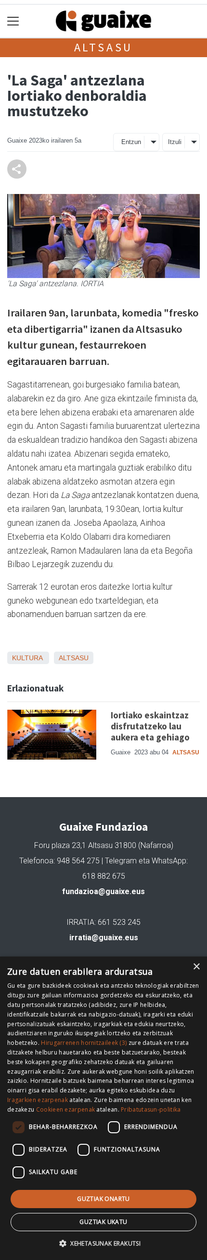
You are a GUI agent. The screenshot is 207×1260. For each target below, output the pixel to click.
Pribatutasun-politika (151, 1109)
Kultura (27, 658)
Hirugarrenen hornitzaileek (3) (84, 1043)
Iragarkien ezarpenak (37, 1100)
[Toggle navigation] (13, 21)
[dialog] (103, 1108)
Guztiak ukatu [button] (103, 1222)
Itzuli (174, 141)
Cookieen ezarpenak (65, 1109)
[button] (103, 1243)
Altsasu (103, 47)
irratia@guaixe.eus (103, 937)
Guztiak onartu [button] (103, 1199)
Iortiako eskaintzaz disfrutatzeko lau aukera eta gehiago (150, 726)
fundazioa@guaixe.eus (103, 891)
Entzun (131, 141)
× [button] (196, 966)
